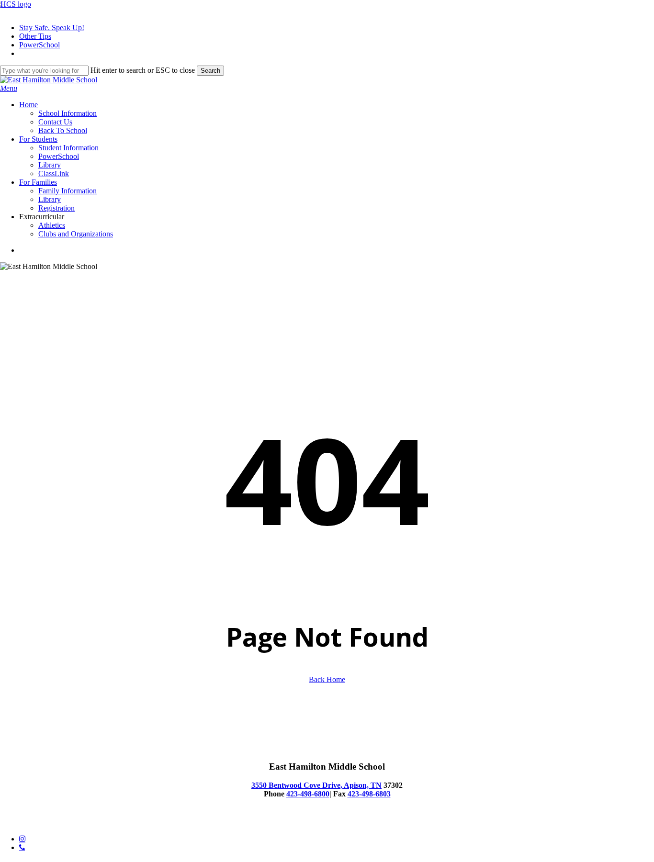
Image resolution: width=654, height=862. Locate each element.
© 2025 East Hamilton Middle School (57, 822)
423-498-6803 (369, 794)
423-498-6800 (307, 794)
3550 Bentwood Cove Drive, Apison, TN (316, 785)
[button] (8, 88)
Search (210, 70)
